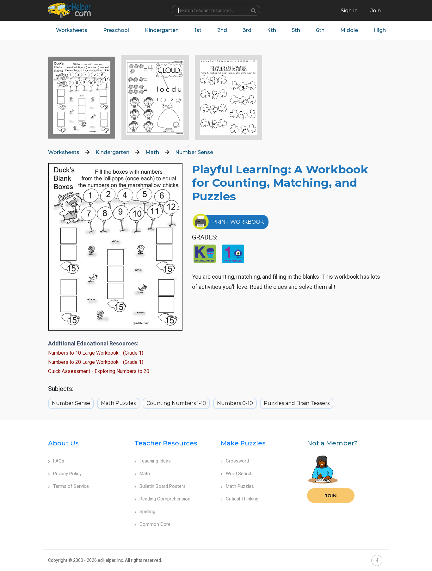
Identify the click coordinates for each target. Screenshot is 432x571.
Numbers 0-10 (235, 403)
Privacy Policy (67, 473)
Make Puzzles (243, 443)
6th (320, 30)
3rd (247, 30)
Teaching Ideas (155, 461)
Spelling (147, 511)
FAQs (58, 461)
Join (331, 496)
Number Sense (194, 152)
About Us (63, 443)
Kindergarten (162, 30)
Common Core (154, 524)
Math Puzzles (118, 403)
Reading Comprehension (164, 499)
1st (197, 30)
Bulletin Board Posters (162, 486)
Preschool (116, 30)
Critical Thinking (242, 499)
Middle (349, 30)
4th (271, 30)
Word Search (239, 473)
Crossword (237, 461)
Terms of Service (71, 486)
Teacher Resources (165, 443)
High (380, 30)
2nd (222, 30)
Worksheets (71, 30)
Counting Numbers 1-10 (176, 403)
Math (152, 152)
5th (296, 30)
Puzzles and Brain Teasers (297, 403)
